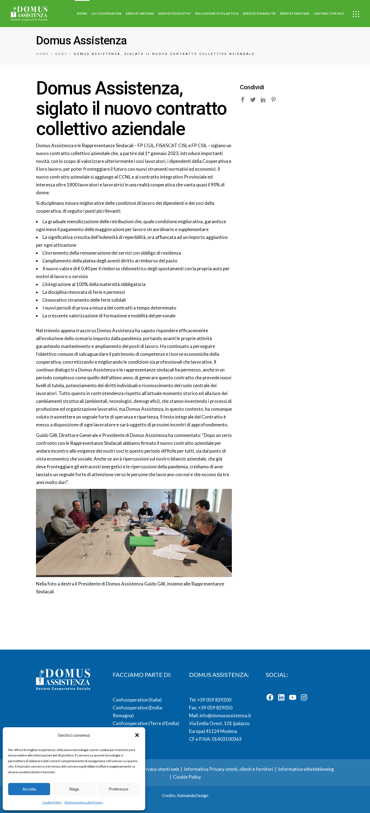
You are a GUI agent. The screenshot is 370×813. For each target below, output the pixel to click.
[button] (137, 735)
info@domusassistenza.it (225, 715)
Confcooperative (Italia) (137, 700)
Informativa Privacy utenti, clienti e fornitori (228, 769)
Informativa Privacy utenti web (147, 769)
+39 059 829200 (213, 700)
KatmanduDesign (192, 795)
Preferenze (118, 789)
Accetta (29, 789)
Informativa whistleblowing (306, 769)
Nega (74, 789)
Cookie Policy (52, 802)
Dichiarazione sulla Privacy (83, 802)
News (61, 54)
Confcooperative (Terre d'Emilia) (146, 723)
